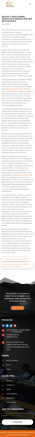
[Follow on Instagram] (11, 325)
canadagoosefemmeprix (19, 175)
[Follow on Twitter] (7, 325)
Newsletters (10, 398)
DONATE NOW (18, 308)
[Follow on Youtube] (15, 325)
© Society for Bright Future (14, 432)
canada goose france (16, 89)
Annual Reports (11, 394)
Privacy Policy (11, 402)
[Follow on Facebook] (3, 325)
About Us (9, 381)
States (8, 369)
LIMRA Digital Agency (22, 434)
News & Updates (12, 360)
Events (8, 365)
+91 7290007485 (16, 332)
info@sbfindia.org (12, 335)
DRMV (8, 389)
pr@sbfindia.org (12, 337)
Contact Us (10, 385)
